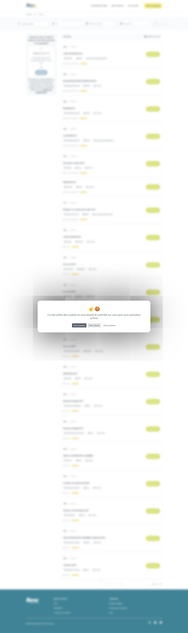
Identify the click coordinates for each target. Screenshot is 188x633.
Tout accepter (79, 325)
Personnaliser (109, 325)
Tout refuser (94, 325)
